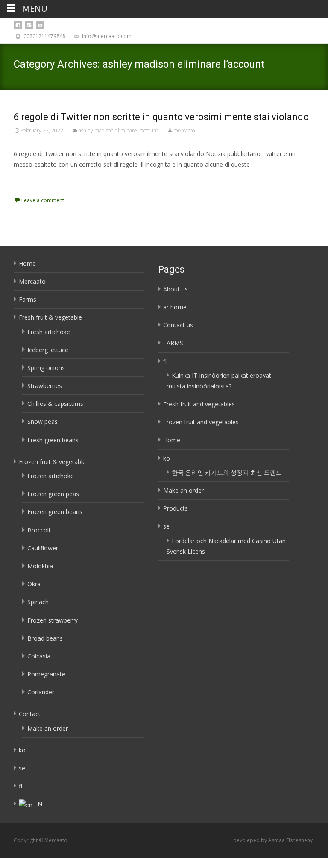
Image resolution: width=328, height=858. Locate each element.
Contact (30, 714)
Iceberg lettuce (47, 350)
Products (175, 508)
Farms (27, 299)
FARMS (173, 343)
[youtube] (40, 28)
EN (38, 804)
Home (27, 263)
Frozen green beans (54, 512)
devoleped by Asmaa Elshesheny (273, 840)
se (22, 768)
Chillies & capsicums (55, 404)
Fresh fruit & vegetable (50, 317)
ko (22, 750)
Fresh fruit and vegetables (199, 404)
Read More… (33, 180)
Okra (34, 584)
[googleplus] (29, 28)
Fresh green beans (53, 440)
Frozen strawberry (52, 620)
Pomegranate (46, 674)
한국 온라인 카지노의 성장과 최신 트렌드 (227, 472)
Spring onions (46, 368)
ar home (175, 307)
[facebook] (18, 28)
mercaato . (185, 130)
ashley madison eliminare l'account (118, 130)
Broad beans (45, 638)
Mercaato (32, 281)
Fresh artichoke (48, 332)
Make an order (47, 728)
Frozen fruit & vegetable (52, 462)
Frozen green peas (53, 494)
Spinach (38, 602)
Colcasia (38, 656)
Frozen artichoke (50, 476)
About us (175, 289)
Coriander (40, 692)
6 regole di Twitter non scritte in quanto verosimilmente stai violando (161, 117)
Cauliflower (42, 548)
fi (20, 786)
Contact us (178, 325)
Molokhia (40, 566)
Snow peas (42, 421)
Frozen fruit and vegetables (201, 422)
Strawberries (44, 386)
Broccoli (38, 530)
